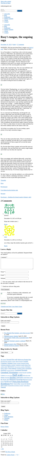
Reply (5, 224)
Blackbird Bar (4, 361)
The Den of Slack (5, 3)
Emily (14, 44)
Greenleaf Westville (22, 372)
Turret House (27, 385)
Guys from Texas (8, 375)
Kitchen (13, 377)
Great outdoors (12, 368)
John (5, 237)
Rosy (2, 183)
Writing (6, 420)
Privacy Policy (5, 426)
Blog (5, 15)
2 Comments (20, 44)
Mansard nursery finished (11, 336)
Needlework (8, 381)
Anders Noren (10, 455)
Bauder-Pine (27, 359)
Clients (6, 20)
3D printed (3, 359)
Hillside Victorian (5, 377)
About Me (7, 14)
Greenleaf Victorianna (9, 372)
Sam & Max (17, 383)
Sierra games (4, 385)
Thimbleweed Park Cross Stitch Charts (11, 306)
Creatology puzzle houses (22, 365)
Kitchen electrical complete (11, 345)
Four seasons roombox (19, 366)
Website (3, 278)
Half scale (17, 375)
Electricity (11, 367)
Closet (14, 363)
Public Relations (8, 416)
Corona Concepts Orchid (23, 363)
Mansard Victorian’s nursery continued (14, 341)
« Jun (2, 449)
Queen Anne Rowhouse (20, 381)
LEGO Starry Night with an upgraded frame (16, 337)
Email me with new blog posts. (11, 286)
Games (6, 415)
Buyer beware (19, 361)
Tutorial (3, 387)
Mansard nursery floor (10, 344)
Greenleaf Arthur (21, 368)
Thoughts (3, 180)
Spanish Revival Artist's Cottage (15, 385)
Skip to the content (6, 1)
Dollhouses (7, 17)
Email (3, 275)
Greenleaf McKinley (10, 370)
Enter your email (6, 320)
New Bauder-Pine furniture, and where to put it (17, 333)
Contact (6, 22)
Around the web (11, 359)
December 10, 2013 (6, 44)
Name (3, 272)
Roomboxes (5, 384)
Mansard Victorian (16, 379)
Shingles (28, 383)
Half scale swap (26, 375)
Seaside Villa (23, 383)
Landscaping (19, 377)
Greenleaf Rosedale (21, 370)
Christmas (10, 363)
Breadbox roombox (12, 361)
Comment (4, 257)
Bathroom (21, 359)
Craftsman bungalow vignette (8, 365)
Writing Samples (8, 18)
